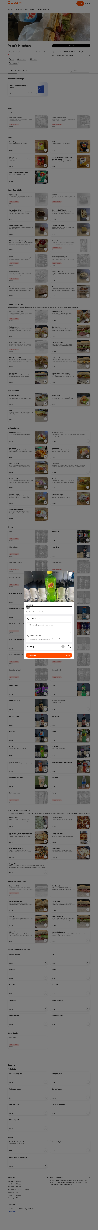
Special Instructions (35, 619)
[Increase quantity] (69, 646)
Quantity (30, 647)
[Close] (70, 574)
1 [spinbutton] (66, 647)
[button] (49, 586)
